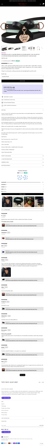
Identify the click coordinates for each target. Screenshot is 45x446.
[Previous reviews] (2, 89)
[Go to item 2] (18, 201)
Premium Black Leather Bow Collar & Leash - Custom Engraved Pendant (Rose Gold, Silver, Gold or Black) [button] (21, 309)
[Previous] (4, 1)
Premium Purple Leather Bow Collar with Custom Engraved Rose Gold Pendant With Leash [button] (21, 323)
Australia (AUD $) (5, 436)
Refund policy (4, 412)
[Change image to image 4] (24, 48)
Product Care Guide (5, 408)
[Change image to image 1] (4, 48)
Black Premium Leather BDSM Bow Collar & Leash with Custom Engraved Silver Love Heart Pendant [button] (21, 280)
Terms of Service (4, 410)
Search (2, 404)
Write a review (22, 194)
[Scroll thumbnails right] (42, 202)
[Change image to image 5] (31, 48)
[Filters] (2, 209)
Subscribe (41, 425)
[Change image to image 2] (11, 48)
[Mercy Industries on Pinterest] (6, 429)
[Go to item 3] (29, 201)
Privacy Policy (4, 414)
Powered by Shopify (4, 439)
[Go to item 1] (7, 201)
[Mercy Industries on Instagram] (4, 429)
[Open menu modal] (2, 4)
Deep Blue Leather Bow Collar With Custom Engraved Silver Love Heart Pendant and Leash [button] (21, 252)
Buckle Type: (4, 74)
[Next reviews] (42, 89)
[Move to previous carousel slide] (40, 382)
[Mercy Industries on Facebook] (2, 429)
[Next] (40, 1)
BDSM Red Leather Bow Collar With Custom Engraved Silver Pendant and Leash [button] (19, 239)
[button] (4, 63)
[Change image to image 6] (38, 48)
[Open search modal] (40, 4)
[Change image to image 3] (17, 48)
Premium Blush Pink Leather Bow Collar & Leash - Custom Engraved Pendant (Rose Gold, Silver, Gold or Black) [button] (21, 225)
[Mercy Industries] (22, 4)
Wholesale (3, 406)
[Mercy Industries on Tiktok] (7, 429)
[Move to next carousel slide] (43, 382)
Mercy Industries (10, 438)
